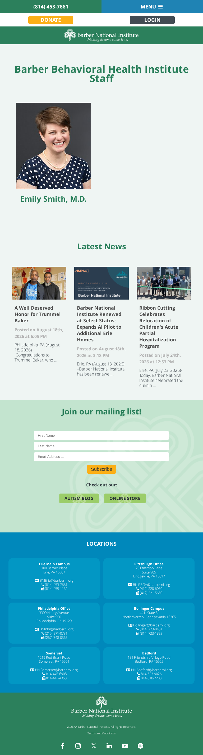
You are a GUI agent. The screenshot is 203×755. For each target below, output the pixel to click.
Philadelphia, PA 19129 (54, 620)
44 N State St (149, 612)
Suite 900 (54, 616)
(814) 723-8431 (151, 629)
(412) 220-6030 (151, 588)
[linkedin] (109, 745)
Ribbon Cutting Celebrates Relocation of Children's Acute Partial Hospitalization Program (164, 283)
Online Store (124, 498)
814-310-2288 (151, 678)
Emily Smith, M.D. (53, 199)
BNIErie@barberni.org (56, 580)
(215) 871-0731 (56, 633)
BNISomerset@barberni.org (56, 669)
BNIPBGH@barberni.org (151, 584)
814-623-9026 (151, 673)
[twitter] (94, 745)
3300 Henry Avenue (54, 612)
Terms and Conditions (101, 733)
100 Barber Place (54, 568)
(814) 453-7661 (50, 6)
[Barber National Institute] (101, 35)
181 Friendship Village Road (149, 657)
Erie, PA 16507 (54, 572)
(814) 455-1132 (56, 588)
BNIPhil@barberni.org (56, 629)
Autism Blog (79, 498)
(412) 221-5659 (151, 592)
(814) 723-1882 (151, 633)
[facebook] (62, 745)
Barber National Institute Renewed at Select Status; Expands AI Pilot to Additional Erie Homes (101, 283)
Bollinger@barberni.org (151, 625)
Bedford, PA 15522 (149, 661)
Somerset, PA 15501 (54, 661)
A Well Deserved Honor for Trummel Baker (39, 283)
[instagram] (78, 745)
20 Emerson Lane (149, 568)
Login (152, 19)
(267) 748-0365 (56, 637)
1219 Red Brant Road (54, 657)
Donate (51, 19)
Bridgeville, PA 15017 (149, 576)
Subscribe (101, 469)
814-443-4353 (56, 678)
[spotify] (140, 745)
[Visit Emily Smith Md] (53, 146)
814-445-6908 (56, 673)
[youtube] (125, 745)
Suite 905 (149, 572)
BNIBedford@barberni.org (151, 669)
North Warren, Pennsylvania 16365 (149, 616)
